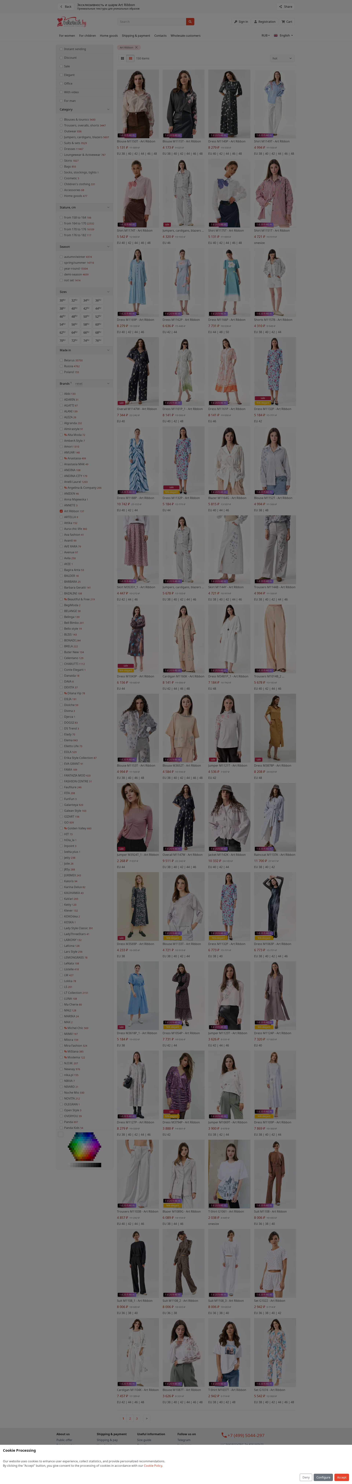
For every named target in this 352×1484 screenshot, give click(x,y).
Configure (323, 1477)
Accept (341, 1477)
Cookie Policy (153, 1466)
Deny (306, 1477)
